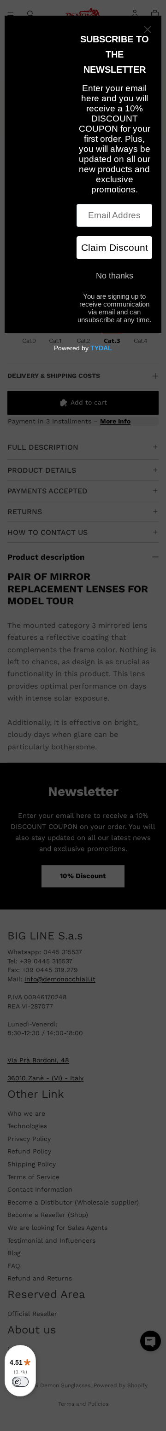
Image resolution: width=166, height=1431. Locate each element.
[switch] (20, 1382)
